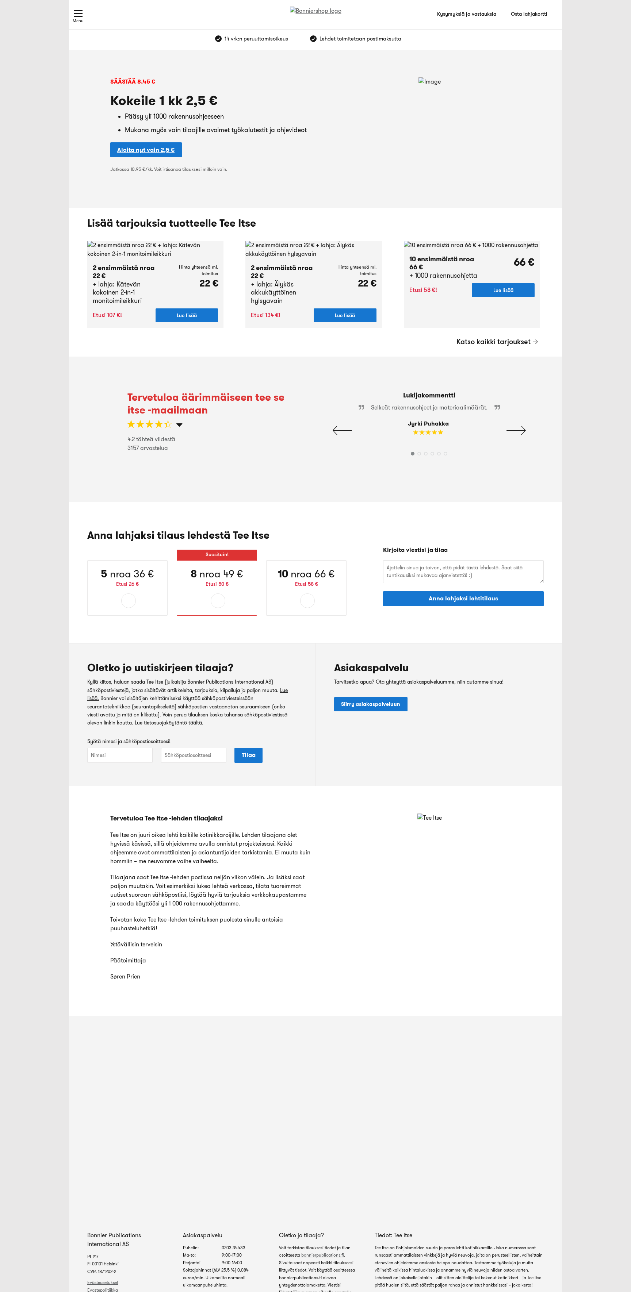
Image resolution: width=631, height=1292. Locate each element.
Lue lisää (187, 315)
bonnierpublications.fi (322, 1255)
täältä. (195, 722)
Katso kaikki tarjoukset (493, 342)
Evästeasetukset (102, 1282)
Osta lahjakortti (529, 14)
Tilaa (249, 755)
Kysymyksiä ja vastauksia (466, 14)
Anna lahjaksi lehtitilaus (463, 598)
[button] (516, 430)
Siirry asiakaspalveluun (370, 704)
